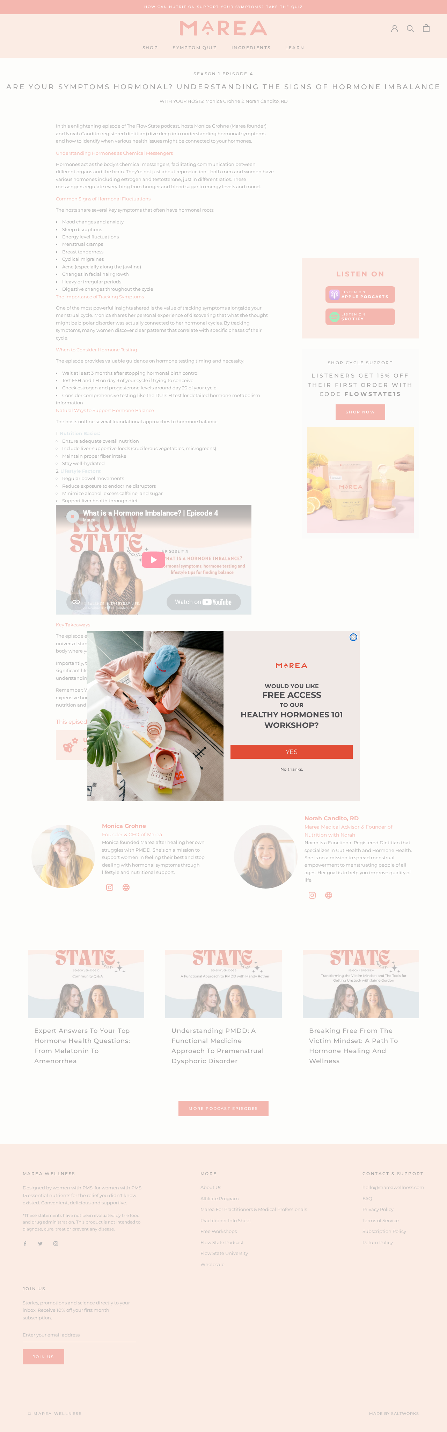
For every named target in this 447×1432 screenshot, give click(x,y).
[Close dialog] (353, 637)
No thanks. (291, 769)
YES (292, 752)
